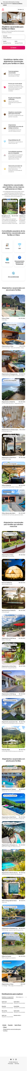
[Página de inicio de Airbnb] (3, 9)
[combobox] (13, 38)
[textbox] (7, 43)
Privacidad (10, 1063)
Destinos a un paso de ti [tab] (8, 997)
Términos (16, 1063)
